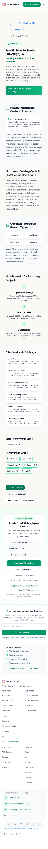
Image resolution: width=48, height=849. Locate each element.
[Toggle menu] (43, 4)
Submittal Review (31, 700)
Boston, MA (26, 459)
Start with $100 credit (22, 563)
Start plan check (13, 487)
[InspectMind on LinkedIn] (8, 824)
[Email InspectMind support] (39, 824)
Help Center (29, 767)
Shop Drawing (30, 706)
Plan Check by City (26, 23)
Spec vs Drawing (31, 695)
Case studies (28, 501)
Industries (5, 731)
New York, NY (12, 459)
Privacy (29, 828)
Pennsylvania (18, 29)
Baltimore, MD (12, 471)
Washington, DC (30, 465)
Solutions (5, 721)
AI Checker (6, 695)
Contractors (6, 762)
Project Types (7, 716)
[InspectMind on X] (14, 824)
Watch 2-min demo (24, 569)
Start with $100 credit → (11, 742)
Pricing (4, 736)
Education (28, 772)
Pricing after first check (17, 494)
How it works (13, 501)
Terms (35, 828)
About (27, 752)
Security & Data (19, 828)
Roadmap (28, 762)
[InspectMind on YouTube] (33, 824)
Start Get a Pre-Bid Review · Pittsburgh (20, 90)
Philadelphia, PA (13, 445)
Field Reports (7, 700)
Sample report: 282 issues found (23, 586)
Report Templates (8, 706)
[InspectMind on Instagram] (21, 824)
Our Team (28, 783)
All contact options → (11, 816)
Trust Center (33, 669)
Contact (28, 778)
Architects (5, 767)
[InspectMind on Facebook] (27, 824)
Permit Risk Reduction (18, 669)
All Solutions (7, 752)
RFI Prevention (30, 711)
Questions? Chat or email (24, 576)
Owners (5, 757)
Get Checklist (24, 633)
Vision (27, 757)
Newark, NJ (26, 471)
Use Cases (6, 711)
